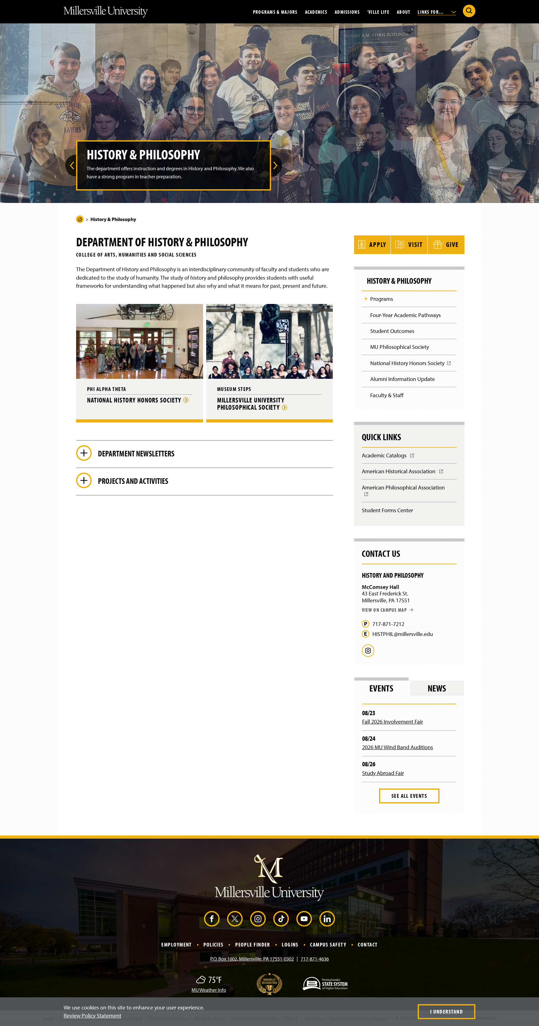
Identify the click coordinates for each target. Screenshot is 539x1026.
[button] (70, 165)
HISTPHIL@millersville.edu (402, 634)
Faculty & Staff (387, 395)
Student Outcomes (392, 331)
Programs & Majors (275, 11)
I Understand (446, 1011)
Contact (367, 944)
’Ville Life (378, 11)
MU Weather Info (209, 989)
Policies (213, 944)
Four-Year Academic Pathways (405, 315)
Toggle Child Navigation (366, 299)
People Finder (252, 944)
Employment (176, 944)
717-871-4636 (315, 958)
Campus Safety (328, 944)
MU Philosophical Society (399, 346)
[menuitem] (70, 165)
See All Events (409, 795)
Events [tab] (381, 688)
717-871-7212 (388, 624)
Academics (316, 11)
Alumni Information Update (402, 379)
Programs (381, 298)
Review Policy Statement (92, 1015)
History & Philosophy (399, 281)
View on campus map (384, 610)
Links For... (431, 11)
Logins (290, 944)
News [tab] (437, 688)
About (403, 11)
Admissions (347, 11)
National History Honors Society (409, 365)
